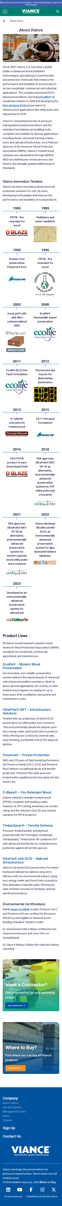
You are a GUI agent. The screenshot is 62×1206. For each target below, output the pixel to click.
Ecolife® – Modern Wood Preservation (21, 666)
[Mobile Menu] (5, 11)
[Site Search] (57, 11)
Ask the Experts (12, 1107)
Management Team (14, 1111)
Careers (7, 1120)
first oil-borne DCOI (15, 105)
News (6, 1115)
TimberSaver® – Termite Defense (28, 825)
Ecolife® (45, 97)
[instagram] (42, 1190)
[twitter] (54, 1190)
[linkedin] (8, 1190)
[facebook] (31, 1190)
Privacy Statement (13, 1196)
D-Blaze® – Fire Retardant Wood (27, 792)
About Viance (11, 1103)
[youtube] (20, 1190)
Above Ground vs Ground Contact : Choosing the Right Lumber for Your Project (31, 3)
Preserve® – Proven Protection (26, 755)
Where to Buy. (47, 1182)
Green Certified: (20, 909)
